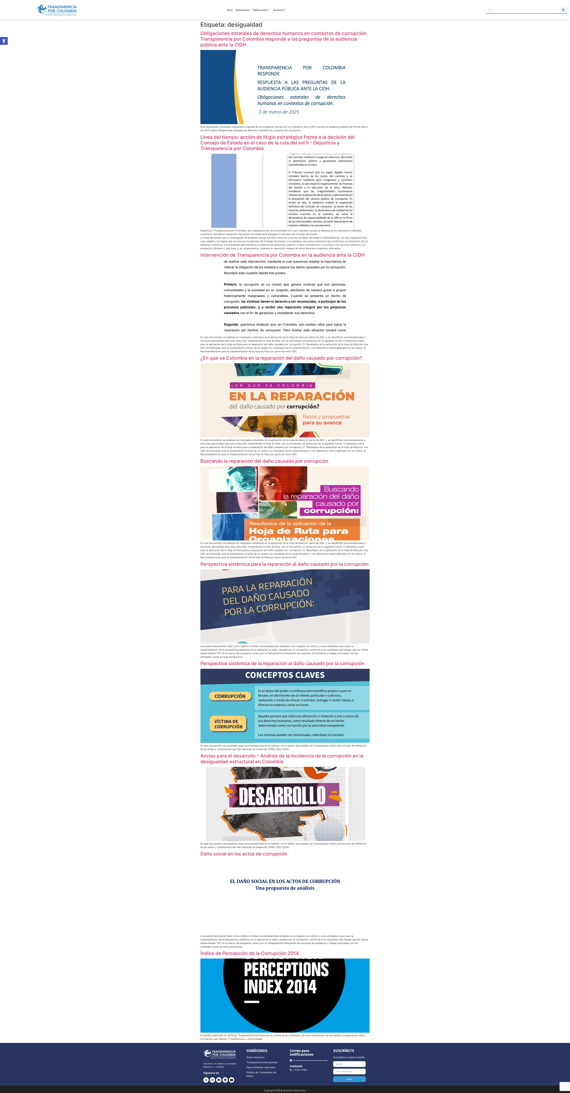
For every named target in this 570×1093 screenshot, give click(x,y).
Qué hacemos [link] (243, 9)
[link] (4, 41)
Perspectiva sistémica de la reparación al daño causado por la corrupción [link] (282, 663)
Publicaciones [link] (260, 9)
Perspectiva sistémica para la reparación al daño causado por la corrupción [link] (284, 564)
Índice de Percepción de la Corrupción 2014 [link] (249, 953)
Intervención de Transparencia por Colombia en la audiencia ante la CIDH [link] (282, 255)
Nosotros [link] (278, 9)
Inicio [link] (230, 9)
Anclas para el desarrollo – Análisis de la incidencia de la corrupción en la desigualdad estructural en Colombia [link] (281, 758)
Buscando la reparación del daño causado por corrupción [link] (264, 461)
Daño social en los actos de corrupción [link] (243, 854)
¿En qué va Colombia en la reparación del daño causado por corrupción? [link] (281, 358)
